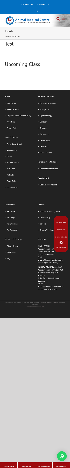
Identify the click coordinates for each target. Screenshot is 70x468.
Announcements (13, 150)
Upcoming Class (22, 64)
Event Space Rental (14, 144)
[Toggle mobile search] (58, 18)
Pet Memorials (12, 187)
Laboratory (44, 146)
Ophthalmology (46, 116)
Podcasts (10, 175)
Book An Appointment (48, 185)
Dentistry (43, 122)
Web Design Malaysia (32, 306)
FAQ (8, 258)
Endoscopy (44, 128)
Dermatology (45, 140)
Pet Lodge (11, 218)
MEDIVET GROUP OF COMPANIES (49, 302)
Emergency (44, 109)
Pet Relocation (12, 230)
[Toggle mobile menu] (63, 18)
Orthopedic (44, 134)
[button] (62, 456)
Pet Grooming (12, 224)
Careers (43, 224)
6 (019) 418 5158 (50, 289)
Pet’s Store (11, 211)
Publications (11, 252)
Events (9, 156)
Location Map (45, 218)
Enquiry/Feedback (47, 230)
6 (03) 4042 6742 (50, 262)
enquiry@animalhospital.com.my (50, 260)
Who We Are (11, 103)
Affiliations (11, 122)
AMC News (11, 169)
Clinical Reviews (46, 152)
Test (9, 43)
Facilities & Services (48, 103)
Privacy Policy (12, 128)
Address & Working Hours (50, 211)
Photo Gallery (12, 181)
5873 (61, 262)
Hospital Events (13, 162)
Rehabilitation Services (49, 169)
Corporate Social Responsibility (19, 116)
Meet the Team (13, 109)
